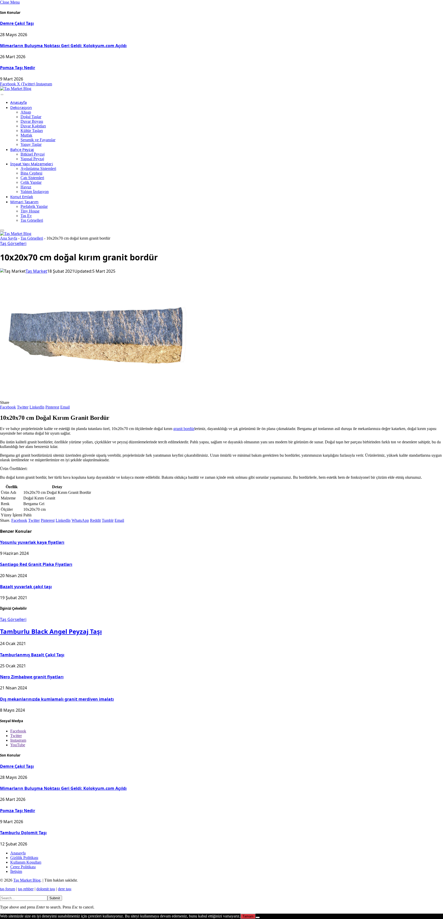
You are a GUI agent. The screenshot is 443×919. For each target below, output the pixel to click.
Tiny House (30, 211)
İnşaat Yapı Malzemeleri (31, 163)
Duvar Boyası (32, 121)
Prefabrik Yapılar (34, 206)
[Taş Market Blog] (15, 88)
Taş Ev (26, 215)
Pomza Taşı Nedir (17, 67)
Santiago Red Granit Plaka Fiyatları (36, 564)
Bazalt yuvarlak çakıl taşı (26, 586)
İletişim (16, 871)
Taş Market (36, 271)
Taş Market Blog (27, 880)
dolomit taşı (45, 889)
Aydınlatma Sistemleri (38, 168)
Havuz (26, 187)
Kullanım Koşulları (25, 862)
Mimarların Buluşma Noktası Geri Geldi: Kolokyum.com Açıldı (63, 45)
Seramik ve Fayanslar (38, 140)
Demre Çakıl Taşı (17, 23)
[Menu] (2, 94)
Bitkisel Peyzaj (33, 154)
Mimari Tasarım (24, 201)
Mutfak (26, 135)
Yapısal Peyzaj (32, 159)
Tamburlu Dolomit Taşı (23, 832)
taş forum (7, 889)
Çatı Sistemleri (32, 178)
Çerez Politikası (23, 867)
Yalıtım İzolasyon (35, 191)
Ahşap (26, 112)
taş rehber (26, 889)
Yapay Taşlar (31, 144)
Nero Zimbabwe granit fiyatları (32, 677)
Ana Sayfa (8, 238)
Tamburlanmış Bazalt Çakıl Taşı (32, 655)
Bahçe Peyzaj (22, 149)
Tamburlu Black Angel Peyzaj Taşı (51, 631)
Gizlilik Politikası (24, 857)
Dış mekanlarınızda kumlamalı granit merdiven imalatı (57, 699)
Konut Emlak (21, 196)
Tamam (248, 916)
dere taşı (64, 889)
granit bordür (183, 428)
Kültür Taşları (32, 130)
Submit (54, 898)
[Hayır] (258, 917)
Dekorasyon (21, 107)
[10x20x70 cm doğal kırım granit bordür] (96, 398)
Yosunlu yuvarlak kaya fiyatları (32, 542)
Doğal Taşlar (31, 117)
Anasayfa (18, 102)
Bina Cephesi (31, 173)
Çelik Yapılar (31, 182)
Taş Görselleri (32, 220)
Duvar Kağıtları (33, 126)
